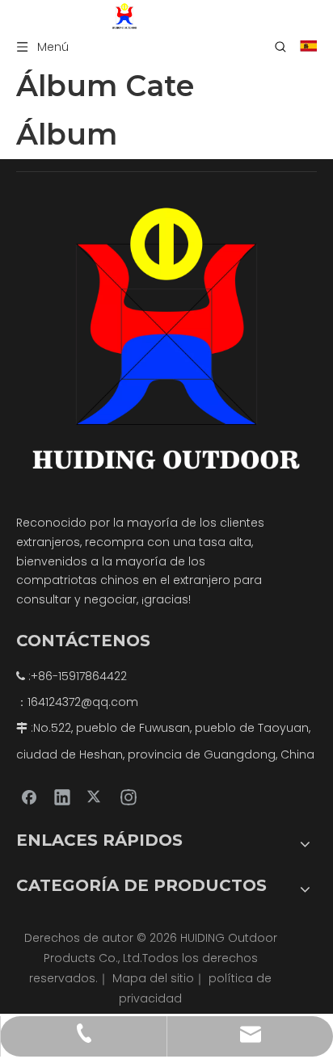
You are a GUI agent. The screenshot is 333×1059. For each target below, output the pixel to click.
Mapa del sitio (153, 978)
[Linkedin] (62, 796)
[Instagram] (128, 796)
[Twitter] (95, 796)
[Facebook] (29, 796)
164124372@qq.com (82, 702)
